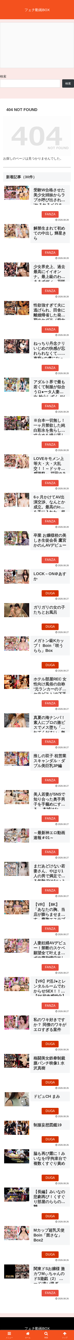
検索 (3, 76)
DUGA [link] (50, 593)
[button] (66, 811)
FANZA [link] (50, 214)
